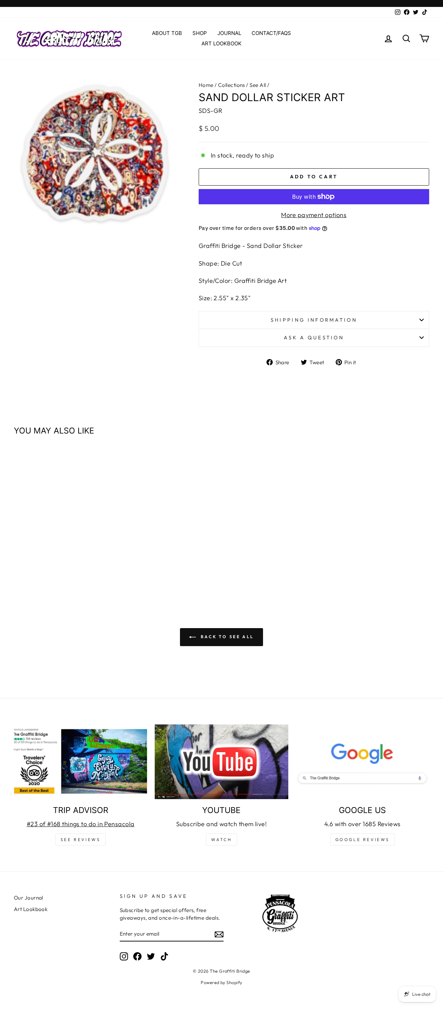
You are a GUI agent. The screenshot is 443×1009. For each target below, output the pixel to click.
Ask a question (314, 337)
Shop (199, 33)
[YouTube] (221, 762)
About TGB (167, 33)
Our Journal (28, 897)
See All (258, 85)
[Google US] (362, 762)
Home (206, 85)
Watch (221, 839)
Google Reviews (362, 839)
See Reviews (81, 839)
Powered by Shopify (221, 982)
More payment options (313, 215)
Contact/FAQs (271, 33)
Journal (229, 33)
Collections (231, 85)
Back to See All (226, 636)
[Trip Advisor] (80, 762)
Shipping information (314, 320)
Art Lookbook (221, 43)
